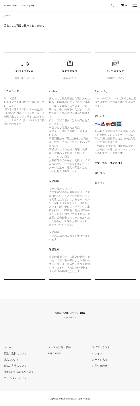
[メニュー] (134, 5)
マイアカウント (101, 347)
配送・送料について (15, 353)
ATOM (57, 353)
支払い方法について (15, 366)
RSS (50, 353)
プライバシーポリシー (16, 378)
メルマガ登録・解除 (59, 347)
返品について (11, 360)
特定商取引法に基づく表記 (19, 372)
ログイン (97, 353)
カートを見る (99, 360)
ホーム (7, 15)
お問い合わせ (99, 366)
